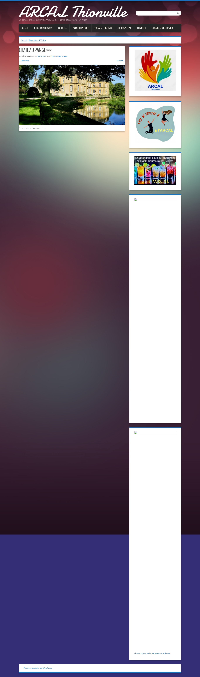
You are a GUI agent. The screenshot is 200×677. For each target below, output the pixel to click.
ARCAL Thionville (72, 12)
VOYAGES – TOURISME (103, 28)
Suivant (121, 61)
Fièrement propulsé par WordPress (38, 668)
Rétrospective (124, 28)
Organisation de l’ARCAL (163, 28)
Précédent (24, 61)
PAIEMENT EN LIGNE (80, 28)
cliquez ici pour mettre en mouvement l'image (152, 653)
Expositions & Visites (37, 40)
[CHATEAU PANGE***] (72, 94)
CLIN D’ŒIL (141, 28)
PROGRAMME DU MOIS (43, 28)
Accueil (25, 28)
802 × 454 (42, 56)
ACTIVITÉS (62, 28)
